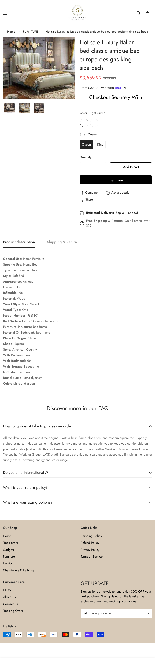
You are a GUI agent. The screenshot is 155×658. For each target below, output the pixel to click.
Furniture (9, 556)
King (100, 144)
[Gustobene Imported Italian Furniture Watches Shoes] (77, 13)
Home (11, 31)
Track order (10, 542)
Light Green (84, 123)
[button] (147, 13)
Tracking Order (13, 610)
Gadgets (8, 549)
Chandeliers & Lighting (18, 570)
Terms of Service (92, 556)
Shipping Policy (91, 536)
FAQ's (7, 590)
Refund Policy (90, 542)
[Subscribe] (147, 613)
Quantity (85, 157)
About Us (9, 597)
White (94, 123)
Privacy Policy (90, 549)
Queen (86, 144)
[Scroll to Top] (147, 636)
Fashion (8, 563)
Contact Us (10, 604)
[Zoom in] (66, 45)
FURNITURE (30, 31)
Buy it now (115, 180)
